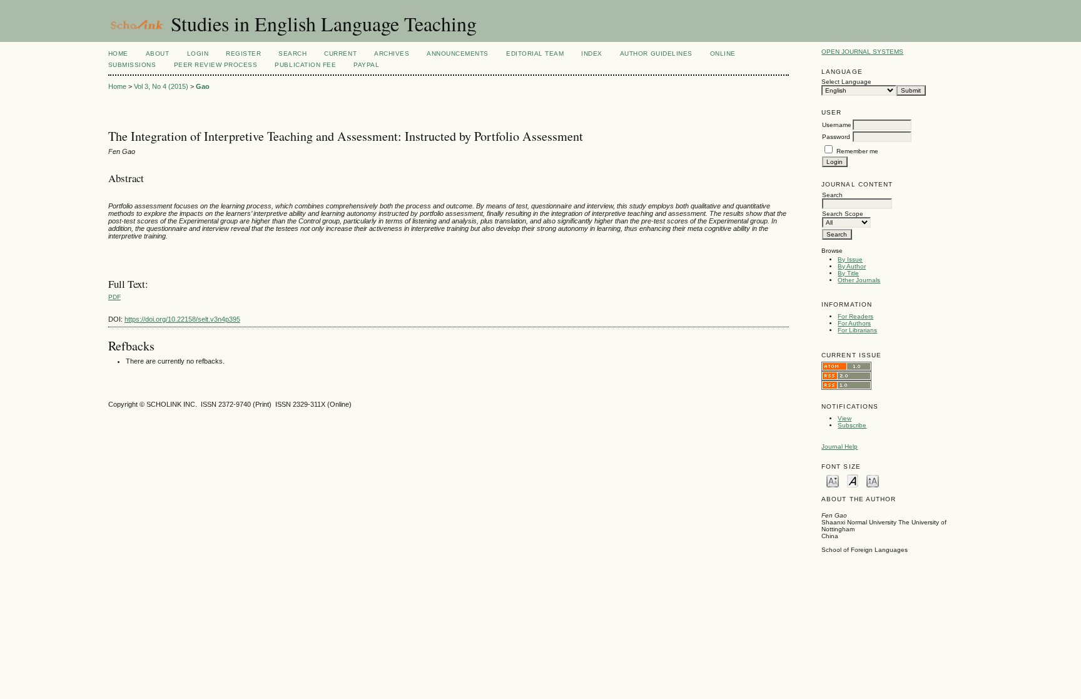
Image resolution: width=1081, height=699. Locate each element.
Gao (203, 86)
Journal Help (839, 446)
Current (340, 53)
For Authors (854, 323)
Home (118, 53)
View (844, 418)
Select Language (846, 81)
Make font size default (852, 480)
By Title (848, 273)
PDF (114, 296)
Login (198, 53)
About (158, 53)
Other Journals (859, 280)
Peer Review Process (216, 64)
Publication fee (305, 64)
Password (836, 136)
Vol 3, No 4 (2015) (161, 86)
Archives (391, 53)
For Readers (855, 316)
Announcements (458, 53)
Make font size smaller (832, 480)
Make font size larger (872, 480)
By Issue (850, 259)
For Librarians (857, 330)
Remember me (857, 151)
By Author (852, 266)
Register (243, 53)
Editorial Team (535, 53)
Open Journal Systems (862, 51)
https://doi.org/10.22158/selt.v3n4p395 (182, 319)
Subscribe (852, 425)
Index (591, 53)
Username (836, 124)
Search (292, 53)
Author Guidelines (656, 53)
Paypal (366, 64)
